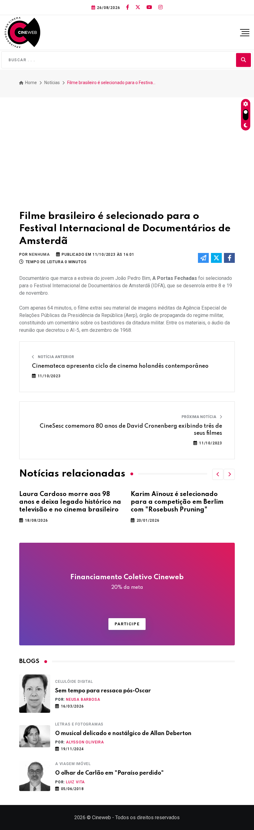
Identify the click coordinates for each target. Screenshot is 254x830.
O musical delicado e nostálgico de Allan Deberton (123, 733)
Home (30, 82)
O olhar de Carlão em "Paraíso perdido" (109, 773)
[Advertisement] (127, 151)
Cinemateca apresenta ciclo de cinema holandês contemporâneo (120, 366)
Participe (127, 624)
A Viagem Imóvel (73, 764)
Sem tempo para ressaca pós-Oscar (103, 691)
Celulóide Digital (74, 681)
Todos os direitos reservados (147, 817)
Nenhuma (39, 254)
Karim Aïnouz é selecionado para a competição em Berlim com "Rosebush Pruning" (177, 502)
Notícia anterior (55, 357)
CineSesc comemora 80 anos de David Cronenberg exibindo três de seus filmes (131, 429)
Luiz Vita (75, 782)
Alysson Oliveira (85, 742)
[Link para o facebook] (127, 7)
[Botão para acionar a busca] (243, 60)
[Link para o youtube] (149, 7)
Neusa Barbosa (83, 699)
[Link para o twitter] (137, 7)
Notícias (52, 82)
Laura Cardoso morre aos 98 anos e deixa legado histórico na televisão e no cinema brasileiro (70, 502)
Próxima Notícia (199, 417)
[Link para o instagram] (160, 7)
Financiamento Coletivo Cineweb (127, 582)
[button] (217, 474)
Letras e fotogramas (79, 724)
